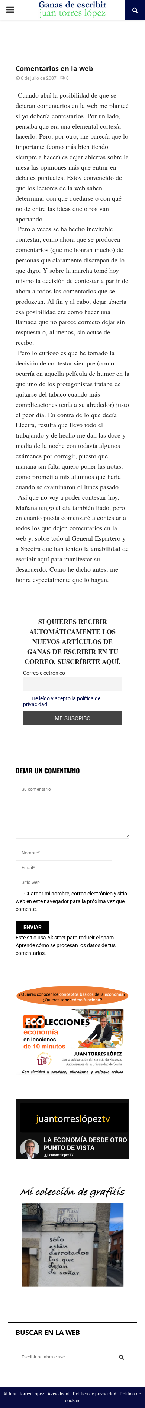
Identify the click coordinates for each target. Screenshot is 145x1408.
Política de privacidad (94, 1394)
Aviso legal (59, 1394)
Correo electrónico (44, 673)
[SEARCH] (121, 1357)
